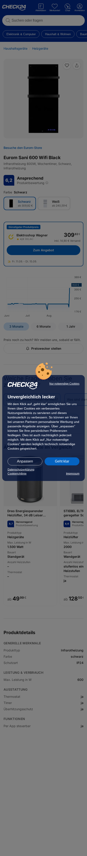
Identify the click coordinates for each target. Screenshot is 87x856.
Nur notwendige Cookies (64, 383)
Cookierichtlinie (17, 473)
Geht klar (62, 461)
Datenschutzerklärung (21, 469)
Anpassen (25, 461)
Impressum (72, 473)
